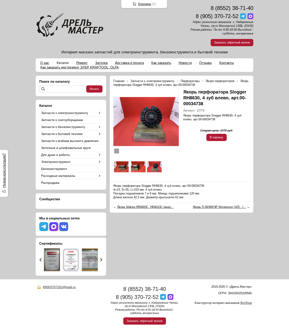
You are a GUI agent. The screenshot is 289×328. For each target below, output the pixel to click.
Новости (185, 63)
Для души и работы (55, 155)
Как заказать (161, 63)
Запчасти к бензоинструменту (63, 127)
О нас (44, 63)
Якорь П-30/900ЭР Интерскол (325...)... (219, 207)
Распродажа (50, 182)
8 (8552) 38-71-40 (232, 8)
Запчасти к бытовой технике (62, 134)
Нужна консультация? (4, 170)
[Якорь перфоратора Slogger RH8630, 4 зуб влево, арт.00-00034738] (146, 121)
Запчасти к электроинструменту (64, 113)
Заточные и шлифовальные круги (66, 148)
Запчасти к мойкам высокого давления (69, 141)
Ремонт (82, 63)
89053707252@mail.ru (59, 287)
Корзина (144, 4)
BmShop (246, 303)
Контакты (226, 63)
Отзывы (205, 63)
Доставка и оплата (129, 63)
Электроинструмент (55, 162)
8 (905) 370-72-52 (217, 16)
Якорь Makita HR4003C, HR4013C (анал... (145, 207)
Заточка (101, 63)
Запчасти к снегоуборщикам (62, 120)
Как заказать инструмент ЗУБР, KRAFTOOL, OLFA (79, 67)
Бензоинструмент (54, 169)
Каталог (63, 63)
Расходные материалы (58, 176)
